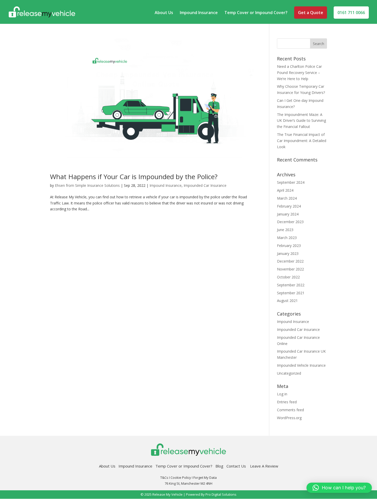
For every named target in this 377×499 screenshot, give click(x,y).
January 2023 (288, 253)
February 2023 (289, 245)
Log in (282, 394)
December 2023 (290, 221)
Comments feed (290, 409)
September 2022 (290, 285)
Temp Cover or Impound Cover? (255, 13)
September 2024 (290, 182)
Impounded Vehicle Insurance (301, 365)
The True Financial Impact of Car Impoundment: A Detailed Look (301, 140)
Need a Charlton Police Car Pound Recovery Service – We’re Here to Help (299, 72)
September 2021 (290, 292)
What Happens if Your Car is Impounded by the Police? (133, 176)
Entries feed (287, 401)
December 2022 (290, 261)
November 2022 (290, 269)
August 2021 (287, 300)
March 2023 (287, 237)
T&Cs (164, 477)
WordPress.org (289, 417)
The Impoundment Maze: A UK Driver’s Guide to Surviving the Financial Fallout (301, 120)
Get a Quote (310, 12)
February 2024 (289, 206)
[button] (339, 488)
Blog (219, 466)
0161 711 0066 (351, 12)
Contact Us (238, 466)
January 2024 (288, 214)
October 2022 (288, 277)
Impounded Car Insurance (205, 185)
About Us (164, 13)
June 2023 (285, 229)
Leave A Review (264, 466)
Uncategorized (289, 373)
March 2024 (287, 198)
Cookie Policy (181, 477)
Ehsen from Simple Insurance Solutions (87, 185)
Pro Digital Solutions (220, 494)
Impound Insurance (199, 13)
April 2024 (285, 190)
